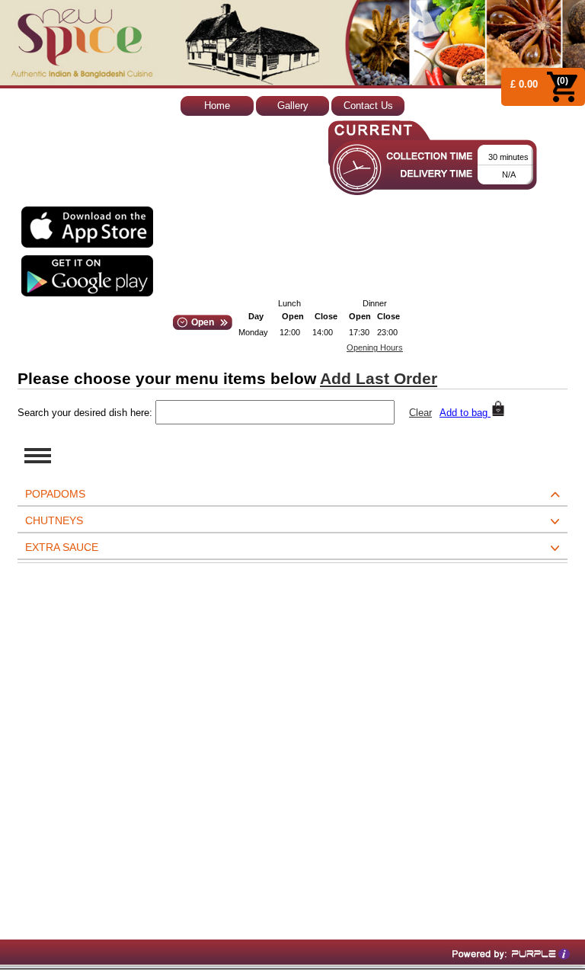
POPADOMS (55, 494)
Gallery (292, 105)
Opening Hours (375, 347)
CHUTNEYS (54, 520)
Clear (420, 412)
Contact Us (368, 105)
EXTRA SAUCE (61, 547)
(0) (562, 80)
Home (217, 105)
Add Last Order (378, 379)
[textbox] (275, 412)
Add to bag (465, 412)
